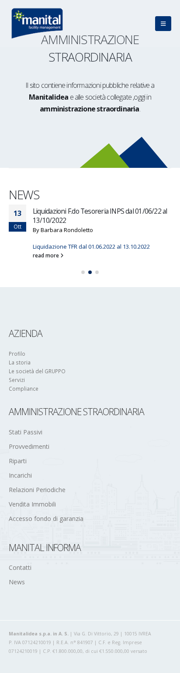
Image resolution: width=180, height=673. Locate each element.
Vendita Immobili (32, 504)
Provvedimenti (29, 446)
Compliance (23, 388)
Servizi (17, 379)
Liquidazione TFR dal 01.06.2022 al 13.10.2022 (91, 246)
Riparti (18, 461)
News (17, 582)
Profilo (17, 353)
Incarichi (20, 475)
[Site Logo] (37, 23)
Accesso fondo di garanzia (46, 518)
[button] (163, 23)
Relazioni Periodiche (37, 490)
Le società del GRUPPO (37, 371)
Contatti (20, 567)
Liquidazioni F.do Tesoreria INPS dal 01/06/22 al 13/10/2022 (100, 215)
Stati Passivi (25, 432)
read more (46, 255)
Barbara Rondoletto (67, 230)
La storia (20, 362)
